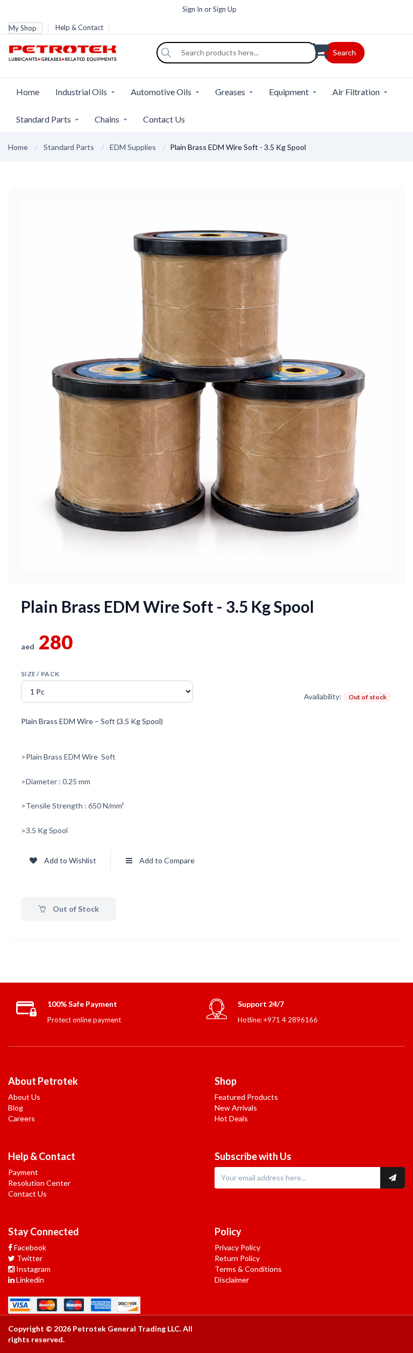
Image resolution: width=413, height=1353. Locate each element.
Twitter (28, 1258)
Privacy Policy (237, 1247)
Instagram (33, 1268)
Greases (230, 92)
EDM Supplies (133, 147)
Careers (21, 1118)
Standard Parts (43, 119)
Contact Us (164, 119)
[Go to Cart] (358, 49)
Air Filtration (356, 92)
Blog (15, 1107)
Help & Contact (79, 27)
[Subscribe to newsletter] (392, 1178)
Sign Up (225, 9)
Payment (23, 1172)
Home (27, 92)
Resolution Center (39, 1182)
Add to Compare (167, 860)
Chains (107, 119)
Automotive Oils (161, 92)
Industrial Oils (81, 92)
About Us (24, 1096)
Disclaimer (232, 1279)
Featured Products (246, 1096)
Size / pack (40, 674)
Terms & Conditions (248, 1268)
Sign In (192, 9)
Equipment (289, 92)
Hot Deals (231, 1118)
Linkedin (29, 1279)
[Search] (166, 52)
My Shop (23, 28)
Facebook (29, 1247)
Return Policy (237, 1258)
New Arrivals (236, 1107)
